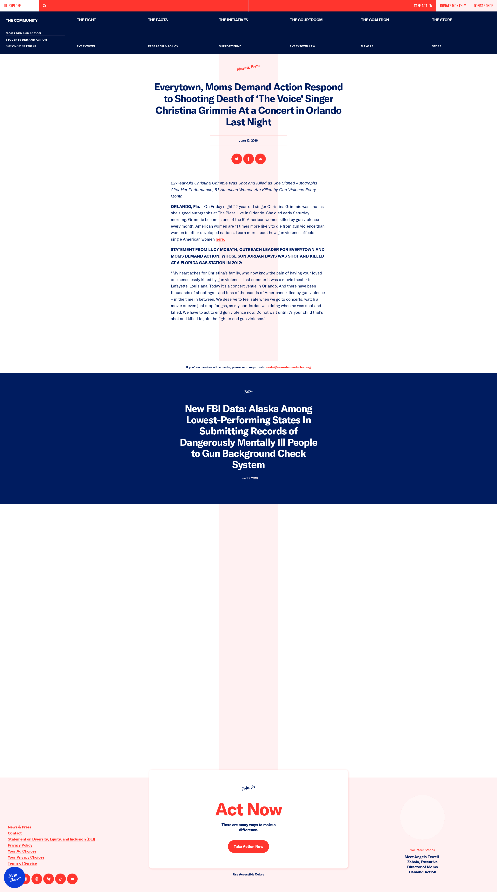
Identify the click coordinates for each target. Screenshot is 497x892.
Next (248, 391)
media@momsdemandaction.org (288, 367)
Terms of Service (22, 863)
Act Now (248, 809)
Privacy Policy (20, 845)
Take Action (423, 5)
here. (220, 239)
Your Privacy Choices (26, 857)
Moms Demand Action (23, 33)
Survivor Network (21, 46)
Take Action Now (248, 846)
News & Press (248, 67)
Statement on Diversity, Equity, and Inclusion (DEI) (51, 839)
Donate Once (483, 5)
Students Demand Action (26, 39)
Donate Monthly (453, 5)
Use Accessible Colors (248, 874)
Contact (15, 833)
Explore (15, 5)
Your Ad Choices (22, 851)
